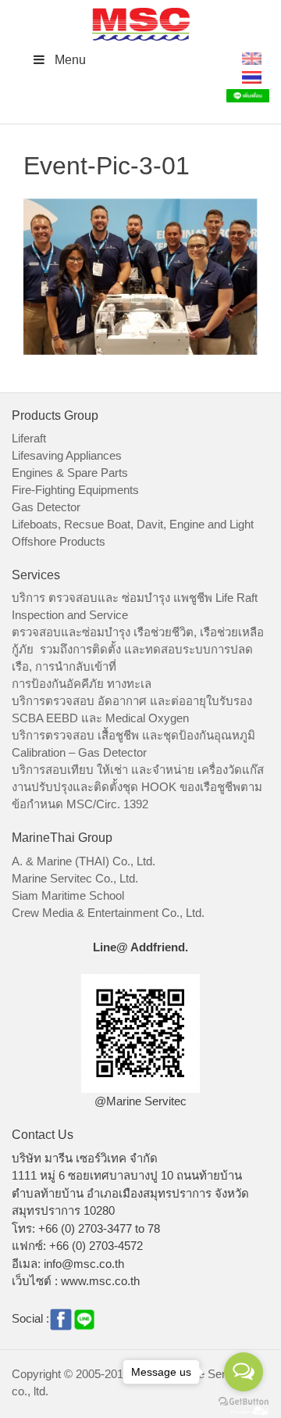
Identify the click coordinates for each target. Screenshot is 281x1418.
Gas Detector (46, 507)
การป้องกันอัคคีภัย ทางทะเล (81, 683)
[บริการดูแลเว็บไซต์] (249, 1409)
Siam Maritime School (68, 895)
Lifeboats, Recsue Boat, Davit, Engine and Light (133, 524)
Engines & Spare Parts (70, 472)
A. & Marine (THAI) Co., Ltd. (83, 861)
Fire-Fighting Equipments (75, 489)
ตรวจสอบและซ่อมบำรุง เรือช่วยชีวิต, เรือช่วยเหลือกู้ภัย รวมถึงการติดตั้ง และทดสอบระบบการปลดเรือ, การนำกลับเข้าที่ (138, 649)
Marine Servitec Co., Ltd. (75, 878)
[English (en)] (251, 57)
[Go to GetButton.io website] (244, 1402)
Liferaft (29, 438)
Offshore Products (58, 541)
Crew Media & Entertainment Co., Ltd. (108, 912)
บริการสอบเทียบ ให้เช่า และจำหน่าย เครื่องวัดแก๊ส (138, 769)
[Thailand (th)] (251, 76)
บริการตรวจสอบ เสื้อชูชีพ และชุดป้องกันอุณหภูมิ (133, 735)
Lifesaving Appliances (67, 455)
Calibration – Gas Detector (79, 752)
